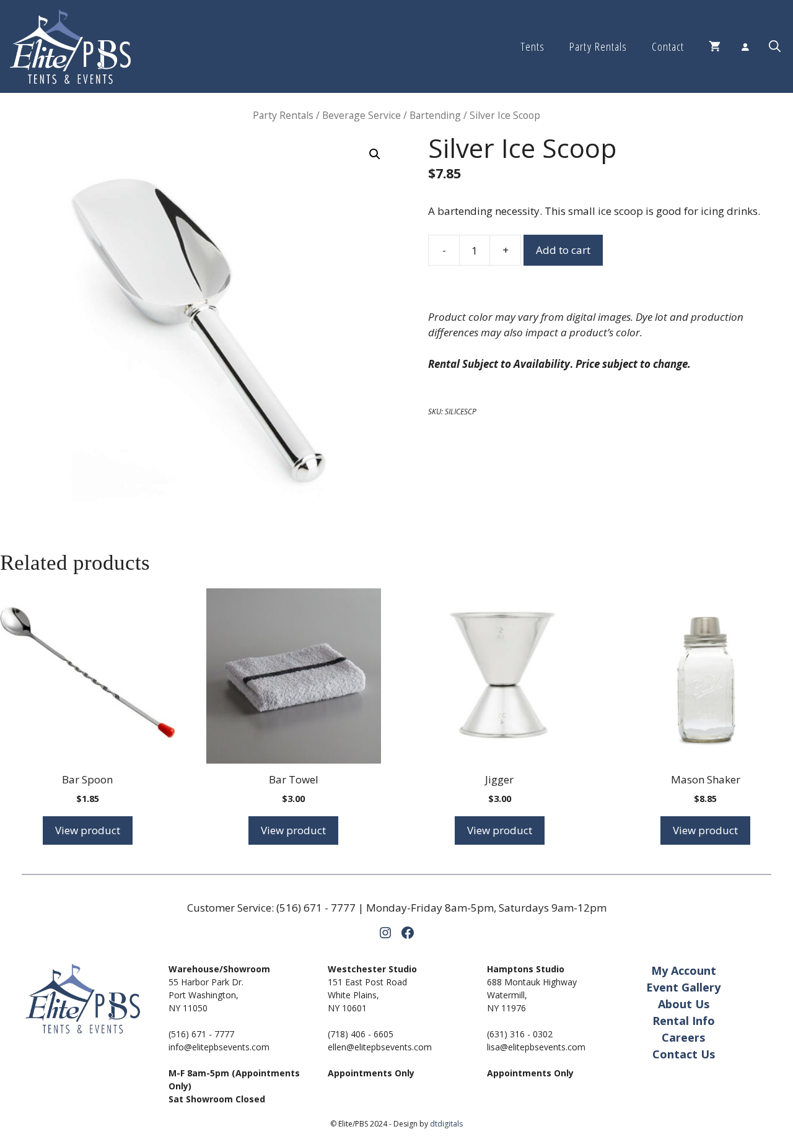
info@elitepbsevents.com (219, 1047)
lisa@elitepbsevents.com (536, 1047)
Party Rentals (597, 46)
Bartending (435, 115)
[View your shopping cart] (714, 46)
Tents (532, 46)
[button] (774, 46)
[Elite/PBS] (70, 46)
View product (87, 830)
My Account (683, 970)
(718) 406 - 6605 (360, 1034)
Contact (668, 46)
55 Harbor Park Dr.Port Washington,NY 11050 (206, 995)
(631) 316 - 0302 (520, 1034)
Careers (683, 1037)
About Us (683, 1003)
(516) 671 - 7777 (316, 907)
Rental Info (683, 1020)
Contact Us (683, 1054)
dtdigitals (446, 1123)
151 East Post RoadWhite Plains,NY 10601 (367, 995)
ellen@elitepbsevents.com (380, 1047)
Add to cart (563, 250)
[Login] (744, 46)
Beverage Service (361, 115)
